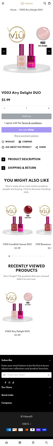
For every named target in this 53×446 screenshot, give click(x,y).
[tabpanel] (26, 159)
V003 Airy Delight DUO (17, 331)
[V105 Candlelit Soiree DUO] (17, 219)
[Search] (45, 3)
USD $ (25, 424)
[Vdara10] (26, 3)
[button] (49, 3)
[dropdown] (50, 360)
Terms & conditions (32, 123)
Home (13, 10)
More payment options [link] (26, 136)
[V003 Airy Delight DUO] (17, 306)
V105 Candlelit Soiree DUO (17, 244)
